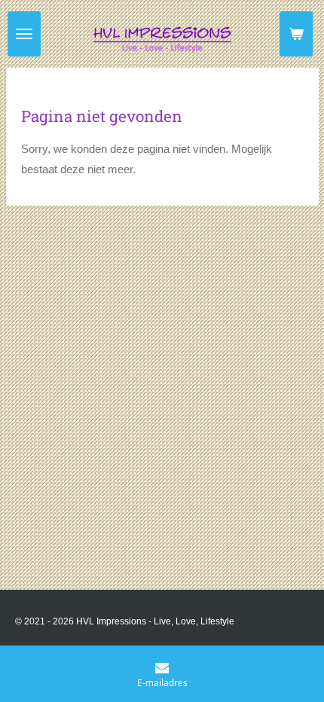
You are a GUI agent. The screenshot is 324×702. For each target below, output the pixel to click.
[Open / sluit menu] (24, 33)
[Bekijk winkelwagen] (296, 33)
